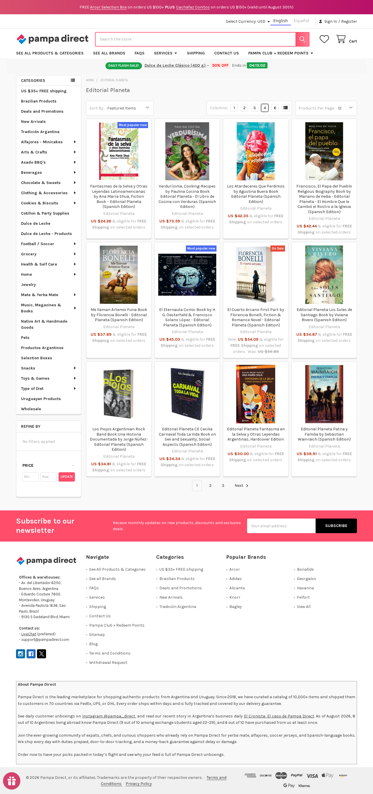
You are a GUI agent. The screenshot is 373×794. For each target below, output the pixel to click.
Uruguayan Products (41, 398)
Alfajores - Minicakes (42, 141)
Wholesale (31, 408)
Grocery (28, 254)
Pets (25, 337)
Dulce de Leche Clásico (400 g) (175, 65)
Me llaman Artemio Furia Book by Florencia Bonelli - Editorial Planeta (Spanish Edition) (119, 314)
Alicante (237, 588)
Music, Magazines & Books (41, 308)
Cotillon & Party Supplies (45, 213)
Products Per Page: (317, 108)
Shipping (196, 53)
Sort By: (96, 108)
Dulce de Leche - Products (46, 233)
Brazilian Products (39, 101)
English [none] (280, 20)
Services (163, 53)
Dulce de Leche (35, 223)
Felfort (303, 597)
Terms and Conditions (110, 653)
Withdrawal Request (108, 662)
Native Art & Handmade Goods (44, 324)
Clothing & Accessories (44, 192)
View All (304, 606)
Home (26, 274)
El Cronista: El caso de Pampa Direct (279, 716)
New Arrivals (33, 121)
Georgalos (306, 578)
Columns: (219, 107)
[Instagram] (20, 653)
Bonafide (305, 569)
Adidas (235, 578)
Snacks (28, 368)
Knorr (234, 597)
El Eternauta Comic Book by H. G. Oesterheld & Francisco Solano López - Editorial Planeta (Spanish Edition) (187, 317)
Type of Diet (32, 388)
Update (67, 477)
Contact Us (226, 53)
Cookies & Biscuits (39, 203)
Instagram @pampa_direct (108, 716)
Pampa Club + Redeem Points (278, 53)
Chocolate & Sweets (41, 182)
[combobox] (202, 39)
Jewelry (28, 284)
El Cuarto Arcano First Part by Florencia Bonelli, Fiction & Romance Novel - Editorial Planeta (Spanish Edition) (255, 317)
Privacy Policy (139, 783)
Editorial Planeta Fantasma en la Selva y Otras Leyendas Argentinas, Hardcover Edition (256, 434)
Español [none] (301, 20)
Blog (93, 643)
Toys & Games (35, 378)
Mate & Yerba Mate (39, 294)
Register (349, 21)
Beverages (31, 172)
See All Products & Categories (50, 53)
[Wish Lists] (325, 39)
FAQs (140, 53)
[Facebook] (31, 653)
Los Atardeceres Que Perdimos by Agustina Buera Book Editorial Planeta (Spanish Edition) (256, 194)
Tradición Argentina (40, 131)
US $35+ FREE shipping (44, 91)
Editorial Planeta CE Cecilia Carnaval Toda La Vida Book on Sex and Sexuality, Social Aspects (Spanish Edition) (187, 437)
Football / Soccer (37, 243)
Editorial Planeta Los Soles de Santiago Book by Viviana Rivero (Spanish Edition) (324, 314)
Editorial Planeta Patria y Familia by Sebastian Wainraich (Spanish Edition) (324, 434)
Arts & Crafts (34, 152)
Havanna (305, 588)
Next (239, 485)
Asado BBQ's (33, 162)
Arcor (234, 569)
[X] (41, 653)
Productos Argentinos (42, 347)
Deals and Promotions (42, 111)
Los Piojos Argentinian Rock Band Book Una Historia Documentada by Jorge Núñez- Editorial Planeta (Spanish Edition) (119, 439)
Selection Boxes (36, 358)
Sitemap (97, 634)
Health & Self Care (39, 264)
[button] (48, 465)
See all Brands (109, 53)
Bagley (235, 606)
